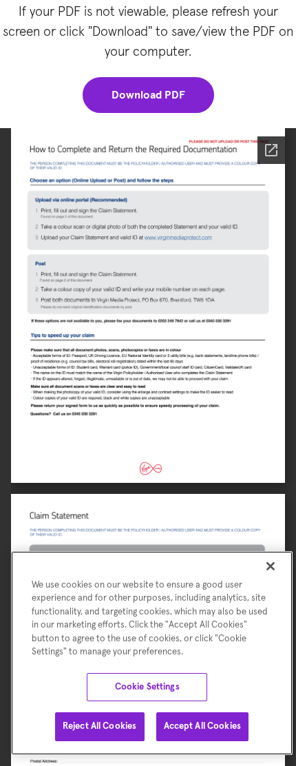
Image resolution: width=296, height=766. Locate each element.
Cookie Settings (147, 687)
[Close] (270, 566)
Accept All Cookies (202, 726)
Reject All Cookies (99, 726)
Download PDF (148, 95)
